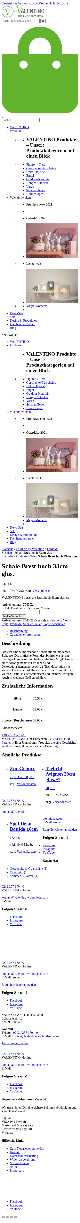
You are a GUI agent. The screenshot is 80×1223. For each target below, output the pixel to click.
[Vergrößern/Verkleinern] (15, 1217)
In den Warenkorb (13, 616)
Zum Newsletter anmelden (60, 829)
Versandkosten (41, 590)
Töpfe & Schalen (54, 624)
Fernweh (55, 620)
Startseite (7, 549)
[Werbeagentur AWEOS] (40, 1194)
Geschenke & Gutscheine (26, 868)
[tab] (44, 631)
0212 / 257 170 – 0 (25, 1032)
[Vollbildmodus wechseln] (11, 1217)
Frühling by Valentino (30, 549)
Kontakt (15, 1152)
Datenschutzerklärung (24, 1156)
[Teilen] (7, 1217)
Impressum (17, 1170)
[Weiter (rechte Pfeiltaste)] (7, 1220)
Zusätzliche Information (25, 634)
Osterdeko (16, 872)
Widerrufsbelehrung (22, 1159)
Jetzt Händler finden (15, 1043)
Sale (32, 556)
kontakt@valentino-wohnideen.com (25, 897)
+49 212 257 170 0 (14, 735)
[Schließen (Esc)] (3, 1217)
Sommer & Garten (22, 876)
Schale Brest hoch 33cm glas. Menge (26, 608)
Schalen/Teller (32, 624)
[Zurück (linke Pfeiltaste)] (3, 1220)
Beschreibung (19, 631)
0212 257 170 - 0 (13, 800)
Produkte (21, 556)
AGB (13, 1167)
